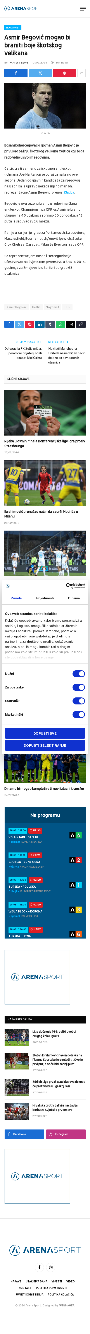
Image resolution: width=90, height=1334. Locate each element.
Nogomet (13, 27)
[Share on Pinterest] (64, 73)
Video (70, 1281)
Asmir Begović (17, 307)
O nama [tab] (74, 598)
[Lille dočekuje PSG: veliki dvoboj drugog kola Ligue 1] (17, 1037)
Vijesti (57, 1281)
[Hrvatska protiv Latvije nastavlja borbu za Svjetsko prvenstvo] (17, 1111)
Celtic (36, 307)
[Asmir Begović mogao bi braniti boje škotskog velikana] (45, 106)
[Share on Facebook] (16, 73)
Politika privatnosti (51, 1288)
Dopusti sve (45, 733)
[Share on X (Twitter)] (40, 73)
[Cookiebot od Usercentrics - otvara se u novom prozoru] (66, 586)
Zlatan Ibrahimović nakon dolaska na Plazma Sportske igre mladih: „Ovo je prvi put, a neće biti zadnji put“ (58, 1059)
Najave (16, 1281)
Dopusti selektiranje (45, 745)
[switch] (79, 687)
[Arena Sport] (22, 9)
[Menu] (83, 9)
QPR (67, 307)
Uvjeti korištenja (29, 1294)
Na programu (45, 815)
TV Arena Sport (18, 62)
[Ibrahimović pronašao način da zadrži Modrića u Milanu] (45, 483)
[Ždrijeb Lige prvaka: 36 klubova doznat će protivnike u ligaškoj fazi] (17, 1087)
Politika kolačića (61, 1294)
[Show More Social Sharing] (81, 73)
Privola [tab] (16, 598)
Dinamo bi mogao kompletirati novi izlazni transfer (44, 789)
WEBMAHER (66, 1305)
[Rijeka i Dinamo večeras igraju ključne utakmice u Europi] (45, 553)
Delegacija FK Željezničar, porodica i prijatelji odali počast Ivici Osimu (23, 353)
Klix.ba (69, 192)
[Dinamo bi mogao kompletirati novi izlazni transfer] (45, 760)
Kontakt (25, 1288)
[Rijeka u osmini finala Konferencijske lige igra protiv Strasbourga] (45, 413)
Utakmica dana (36, 1281)
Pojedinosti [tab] (45, 598)
